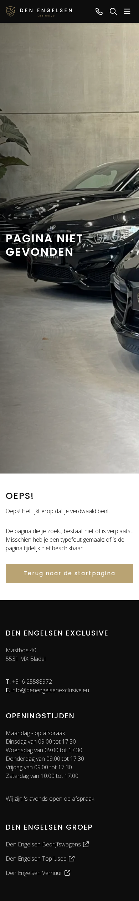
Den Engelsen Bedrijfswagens (44, 844)
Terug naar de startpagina (69, 573)
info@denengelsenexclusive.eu (47, 690)
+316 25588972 (29, 681)
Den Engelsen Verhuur (35, 873)
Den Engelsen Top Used (37, 858)
